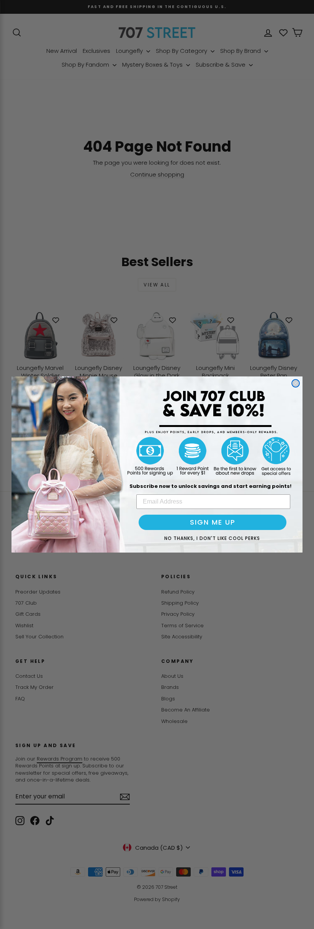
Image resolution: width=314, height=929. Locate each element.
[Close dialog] (295, 383)
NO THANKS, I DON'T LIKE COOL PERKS (212, 538)
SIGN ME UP (213, 522)
